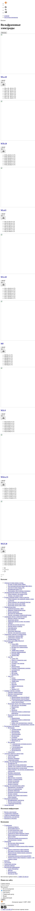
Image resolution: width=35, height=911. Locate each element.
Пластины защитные (14, 631)
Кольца (13, 665)
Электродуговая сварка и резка (13, 583)
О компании (8, 825)
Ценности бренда (13, 827)
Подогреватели (16, 750)
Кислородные (15, 732)
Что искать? (4, 887)
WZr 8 (3, 410)
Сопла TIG (14, 658)
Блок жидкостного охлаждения (17, 768)
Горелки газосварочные (15, 694)
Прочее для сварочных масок (17, 633)
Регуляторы (11, 742)
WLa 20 (4, 77)
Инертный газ (15, 740)
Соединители (15, 670)
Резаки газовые (12, 695)
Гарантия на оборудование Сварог (18, 833)
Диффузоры (15, 681)
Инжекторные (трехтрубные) (20, 699)
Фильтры (3, 32)
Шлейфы (14, 671)
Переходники (15, 666)
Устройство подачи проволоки (17, 765)
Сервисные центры (10, 864)
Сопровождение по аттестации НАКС (19, 856)
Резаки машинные (13, 612)
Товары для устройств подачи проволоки (20, 766)
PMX (13, 687)
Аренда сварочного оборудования (18, 849)
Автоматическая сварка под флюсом (15, 592)
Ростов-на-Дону (13, 873)
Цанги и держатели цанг (19, 660)
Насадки (14, 684)
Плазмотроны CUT (14, 639)
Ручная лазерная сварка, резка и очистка (16, 597)
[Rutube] (5, 908)
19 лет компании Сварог (15, 832)
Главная (6, 16)
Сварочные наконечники (19, 645)
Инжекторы (15, 707)
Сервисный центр (8, 894)
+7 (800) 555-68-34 (22, 876)
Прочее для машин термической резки (19, 615)
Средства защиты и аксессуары (13, 753)
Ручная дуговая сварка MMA (17, 584)
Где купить (7, 862)
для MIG (10, 642)
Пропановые (15, 731)
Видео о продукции (10, 812)
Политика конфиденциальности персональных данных (18, 839)
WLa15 (3, 210)
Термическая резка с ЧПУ (16, 608)
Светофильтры (12, 628)
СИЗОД (10, 623)
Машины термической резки (16, 610)
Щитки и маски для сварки (16, 618)
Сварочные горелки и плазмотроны (15, 634)
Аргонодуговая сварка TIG (16, 587)
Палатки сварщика (13, 758)
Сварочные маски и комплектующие (15, 616)
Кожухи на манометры (15, 789)
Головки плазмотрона (18, 679)
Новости (7, 861)
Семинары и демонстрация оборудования (20, 846)
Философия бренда (14, 828)
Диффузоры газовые (17, 650)
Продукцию (6, 890)
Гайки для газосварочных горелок (21, 723)
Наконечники (15, 718)
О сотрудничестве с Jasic (15, 830)
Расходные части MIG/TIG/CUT (14, 641)
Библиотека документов (11, 817)
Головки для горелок (17, 663)
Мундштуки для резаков (18, 705)
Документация (7, 898)
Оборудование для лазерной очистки (19, 602)
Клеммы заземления (14, 773)
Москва (10, 870)
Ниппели (14, 710)
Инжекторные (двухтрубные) (20, 697)
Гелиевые (14, 737)
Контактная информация (11, 867)
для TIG (10, 657)
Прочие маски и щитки (15, 626)
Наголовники (12, 629)
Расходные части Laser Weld (16, 604)
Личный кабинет (9, 865)
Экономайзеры (16, 748)
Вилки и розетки (13, 784)
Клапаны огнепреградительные (17, 792)
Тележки (10, 776)
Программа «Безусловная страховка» (19, 591)
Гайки (13, 708)
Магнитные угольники (15, 777)
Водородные (15, 736)
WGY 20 (4, 544)
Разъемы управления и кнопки (20, 668)
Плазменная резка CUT (15, 589)
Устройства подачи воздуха (16, 624)
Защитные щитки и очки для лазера (19, 621)
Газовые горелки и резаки (12, 690)
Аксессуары (11, 756)
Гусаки (13, 649)
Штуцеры (14, 673)
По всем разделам (8, 889)
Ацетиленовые (16, 734)
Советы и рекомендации (11, 815)
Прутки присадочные (14, 802)
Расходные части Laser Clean (16, 605)
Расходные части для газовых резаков (19, 703)
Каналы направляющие (18, 652)
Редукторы (11, 728)
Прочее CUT (15, 689)
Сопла (13, 678)
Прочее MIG (15, 655)
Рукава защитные (13, 782)
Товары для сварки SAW (15, 595)
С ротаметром (15, 745)
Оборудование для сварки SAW (17, 594)
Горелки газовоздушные (15, 692)
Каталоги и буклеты (10, 818)
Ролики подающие (13, 781)
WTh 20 (4, 143)
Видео (5, 896)
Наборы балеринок (17, 686)
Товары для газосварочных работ (14, 785)
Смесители (11, 752)
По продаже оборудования (16, 843)
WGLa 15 (4, 477)
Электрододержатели (14, 774)
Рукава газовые (12, 794)
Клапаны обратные (14, 790)
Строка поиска (5, 883)
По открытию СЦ (13, 844)
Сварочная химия (13, 760)
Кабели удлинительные (15, 779)
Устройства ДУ (12, 763)
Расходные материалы (11, 17)
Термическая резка (10, 607)
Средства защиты (13, 755)
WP (2, 343)
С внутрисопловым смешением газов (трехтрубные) (21, 701)
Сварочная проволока (14, 803)
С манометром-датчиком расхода (21, 744)
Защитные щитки (13, 620)
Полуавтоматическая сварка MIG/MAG (20, 586)
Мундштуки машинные (15, 613)
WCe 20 (4, 277)
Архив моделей (9, 805)
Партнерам (7, 841)
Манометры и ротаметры (15, 787)
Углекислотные (16, 729)
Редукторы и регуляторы (11, 726)
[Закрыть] (1, 576)
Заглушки (14, 661)
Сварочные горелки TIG (15, 637)
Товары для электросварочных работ (15, 761)
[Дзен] (2, 908)
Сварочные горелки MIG (15, 636)
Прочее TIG (15, 674)
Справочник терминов (11, 813)
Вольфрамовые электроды (16, 800)
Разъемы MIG (15, 653)
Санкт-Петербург (13, 869)
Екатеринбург (12, 872)
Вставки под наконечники (19, 647)
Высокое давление (17, 739)
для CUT (10, 676)
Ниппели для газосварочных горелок (22, 724)
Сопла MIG (14, 644)
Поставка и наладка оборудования (18, 851)
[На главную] (11, 3)
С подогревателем (17, 747)
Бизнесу (6, 848)
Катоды (13, 682)
